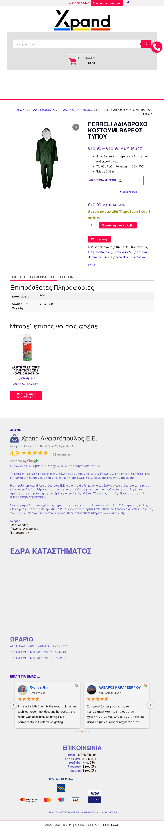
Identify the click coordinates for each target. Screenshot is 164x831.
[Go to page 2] (80, 731)
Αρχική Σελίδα (26, 110)
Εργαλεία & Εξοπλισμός (75, 110)
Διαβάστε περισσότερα (26, 395)
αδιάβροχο (137, 257)
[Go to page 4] (87, 731)
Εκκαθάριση (130, 191)
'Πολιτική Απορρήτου (24, 529)
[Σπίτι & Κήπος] (82, 85)
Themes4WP (110, 825)
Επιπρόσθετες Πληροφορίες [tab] (33, 277)
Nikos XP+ (88, 762)
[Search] (146, 44)
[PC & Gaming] (110, 85)
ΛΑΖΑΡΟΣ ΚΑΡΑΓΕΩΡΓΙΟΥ (119, 687)
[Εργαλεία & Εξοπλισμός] (54, 85)
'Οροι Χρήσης (19, 525)
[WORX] (138, 85)
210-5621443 (90, 759)
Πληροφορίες (19, 533)
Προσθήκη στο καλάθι (118, 225)
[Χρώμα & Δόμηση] (26, 85)
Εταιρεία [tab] (66, 277)
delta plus (122, 257)
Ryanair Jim (38, 687)
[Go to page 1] (77, 731)
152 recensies (61, 454)
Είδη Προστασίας (100, 252)
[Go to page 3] (84, 731)
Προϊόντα (47, 110)
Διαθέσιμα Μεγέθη (102, 180)
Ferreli (92, 265)
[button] (156, 47)
